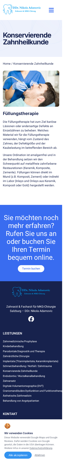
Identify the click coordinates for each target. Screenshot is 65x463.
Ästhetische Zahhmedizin (17, 396)
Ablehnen (40, 455)
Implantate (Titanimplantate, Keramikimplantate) (30, 361)
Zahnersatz (9, 381)
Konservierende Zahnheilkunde (20, 371)
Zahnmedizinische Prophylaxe (20, 341)
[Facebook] (31, 320)
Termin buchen (31, 269)
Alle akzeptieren (18, 455)
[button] (51, 10)
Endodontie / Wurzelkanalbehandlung (24, 376)
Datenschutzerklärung (41, 448)
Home (7, 64)
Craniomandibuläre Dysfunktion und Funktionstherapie (34, 391)
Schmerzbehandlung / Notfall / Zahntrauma (27, 366)
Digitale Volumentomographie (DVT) (23, 386)
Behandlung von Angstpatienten (21, 401)
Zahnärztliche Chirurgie (16, 356)
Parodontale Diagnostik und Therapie (24, 351)
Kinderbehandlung (13, 346)
